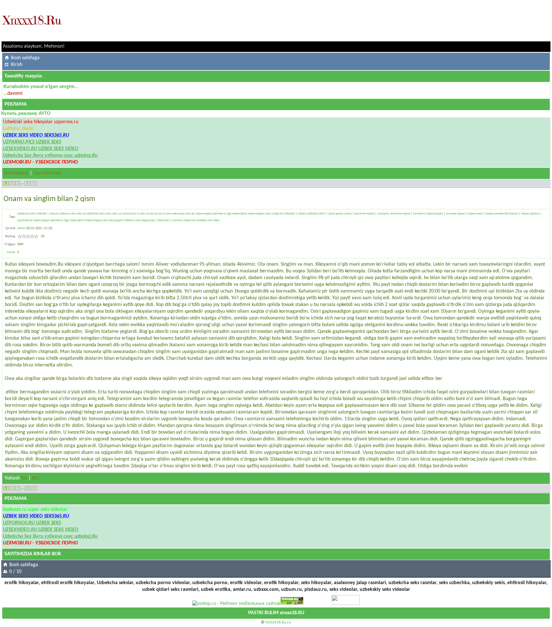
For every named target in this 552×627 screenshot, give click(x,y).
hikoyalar (163, 220)
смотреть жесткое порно (393, 213)
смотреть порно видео (428, 213)
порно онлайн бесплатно (502, 213)
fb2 (35, 478)
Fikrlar (11, 252)
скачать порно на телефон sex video (195, 220)
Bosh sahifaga (25, 57)
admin (21, 228)
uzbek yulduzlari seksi (311, 213)
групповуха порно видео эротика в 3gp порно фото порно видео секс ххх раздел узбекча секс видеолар (86, 220)
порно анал (475, 213)
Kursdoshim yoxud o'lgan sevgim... (41, 86)
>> (33, 183)
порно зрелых (530, 213)
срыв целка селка (340, 213)
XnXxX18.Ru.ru (278, 622)
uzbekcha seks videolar (32, 213)
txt (24, 478)
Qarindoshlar (47, 173)
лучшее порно (455, 213)
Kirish (16, 64)
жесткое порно (364, 213)
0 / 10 (15, 571)
